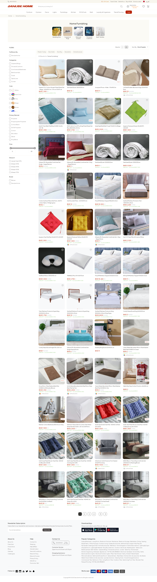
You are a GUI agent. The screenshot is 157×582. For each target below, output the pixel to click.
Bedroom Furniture (105, 541)
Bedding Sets (131, 547)
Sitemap (10, 551)
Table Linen (139, 547)
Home (10, 16)
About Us (10, 542)
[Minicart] (148, 6)
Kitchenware (134, 549)
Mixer (112, 553)
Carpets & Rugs (103, 549)
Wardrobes (133, 541)
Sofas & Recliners (86, 541)
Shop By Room (85, 547)
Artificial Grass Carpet (127, 543)
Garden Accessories (114, 543)
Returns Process (35, 556)
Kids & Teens (85, 543)
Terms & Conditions (35, 551)
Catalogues (11, 553)
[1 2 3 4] (108, 296)
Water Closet (85, 558)
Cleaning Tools (119, 558)
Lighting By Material (96, 547)
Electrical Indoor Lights (88, 553)
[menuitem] (29, 12)
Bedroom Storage (124, 541)
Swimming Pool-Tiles (129, 560)
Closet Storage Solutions (131, 558)
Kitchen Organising (87, 551)
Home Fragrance (122, 545)
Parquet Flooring (86, 562)
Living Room (95, 541)
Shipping (32, 544)
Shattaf (128, 553)
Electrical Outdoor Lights (102, 553)
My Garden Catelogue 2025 (89, 545)
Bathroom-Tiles (97, 560)
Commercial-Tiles (86, 560)
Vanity (124, 553)
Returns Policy (34, 553)
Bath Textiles (94, 549)
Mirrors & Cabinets (86, 556)
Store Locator (137, 1)
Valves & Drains (112, 556)
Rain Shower (118, 553)
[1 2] (51, 111)
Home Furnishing (21, 16)
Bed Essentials (85, 549)
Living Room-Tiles (107, 560)
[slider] (11, 148)
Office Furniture (93, 543)
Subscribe (47, 530)
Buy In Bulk (129, 1)
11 (100, 514)
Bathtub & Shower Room (100, 556)
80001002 (13, 1)
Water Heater (135, 553)
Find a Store (11, 546)
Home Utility (136, 551)
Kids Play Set (138, 543)
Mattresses (115, 541)
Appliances (103, 551)
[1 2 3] (80, 72)
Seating (144, 541)
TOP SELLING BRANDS (113, 551)
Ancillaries (143, 556)
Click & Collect (34, 549)
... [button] (97, 514)
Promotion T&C (34, 563)
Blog (9, 549)
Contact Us (33, 542)
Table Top (127, 549)
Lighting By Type (144, 545)
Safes (142, 551)
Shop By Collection (108, 547)
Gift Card (106, 1)
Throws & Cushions (113, 549)
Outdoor (117, 547)
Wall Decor (113, 545)
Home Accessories (103, 545)
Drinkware (96, 551)
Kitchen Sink (127, 556)
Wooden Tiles (140, 560)
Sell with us (121, 1)
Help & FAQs (33, 546)
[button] (105, 514)
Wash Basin (120, 556)
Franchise (11, 544)
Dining (139, 541)
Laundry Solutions (109, 558)
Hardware (129, 551)
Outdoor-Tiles (118, 560)
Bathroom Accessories (96, 558)
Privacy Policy (34, 558)
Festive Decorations (133, 545)
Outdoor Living (103, 543)
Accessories (135, 556)
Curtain (122, 549)
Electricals (123, 547)
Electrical (123, 551)
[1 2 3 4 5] (51, 72)
